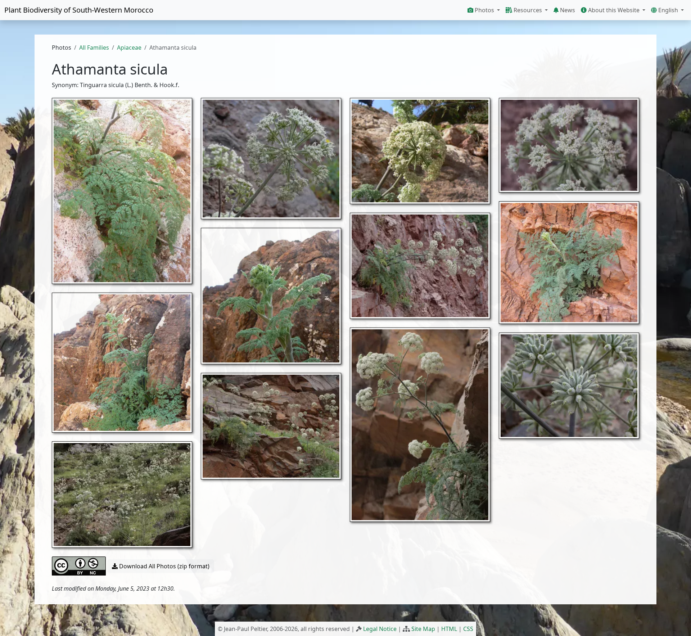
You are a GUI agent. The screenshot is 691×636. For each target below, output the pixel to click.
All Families (94, 47)
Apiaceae (129, 47)
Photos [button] (484, 10)
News (567, 10)
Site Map (423, 629)
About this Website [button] (614, 10)
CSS (468, 629)
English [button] (668, 10)
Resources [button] (527, 10)
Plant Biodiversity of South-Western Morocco (78, 10)
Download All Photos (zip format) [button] (163, 566)
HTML (449, 629)
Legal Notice (380, 629)
